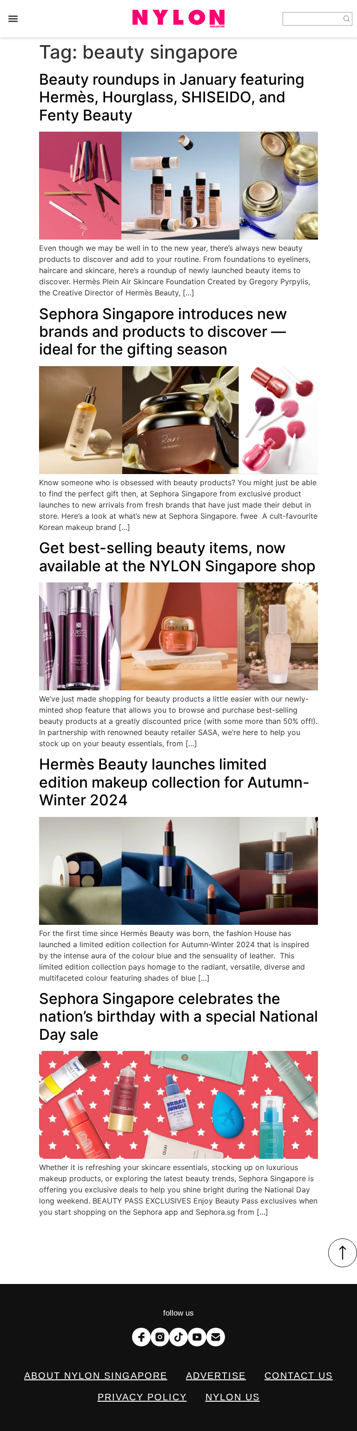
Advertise (216, 1376)
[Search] (346, 19)
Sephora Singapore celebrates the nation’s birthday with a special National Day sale (178, 1016)
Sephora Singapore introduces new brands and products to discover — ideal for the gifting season (163, 332)
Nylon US (232, 1397)
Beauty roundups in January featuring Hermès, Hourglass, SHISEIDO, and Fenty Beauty (171, 97)
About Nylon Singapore (95, 1376)
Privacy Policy (142, 1397)
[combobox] (312, 19)
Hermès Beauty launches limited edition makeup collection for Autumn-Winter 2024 (174, 782)
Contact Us (298, 1376)
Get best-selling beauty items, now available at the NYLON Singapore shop (177, 557)
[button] (12, 19)
